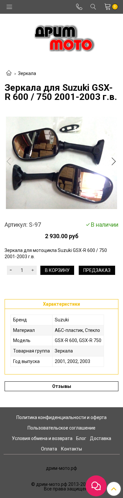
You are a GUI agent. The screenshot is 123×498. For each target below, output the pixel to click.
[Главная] (9, 73)
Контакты (71, 448)
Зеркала (27, 73)
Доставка (100, 438)
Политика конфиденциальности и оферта (61, 417)
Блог (81, 438)
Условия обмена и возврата (42, 438)
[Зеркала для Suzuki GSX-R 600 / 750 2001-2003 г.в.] (61, 163)
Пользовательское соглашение (61, 428)
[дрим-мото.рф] (61, 36)
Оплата (49, 448)
